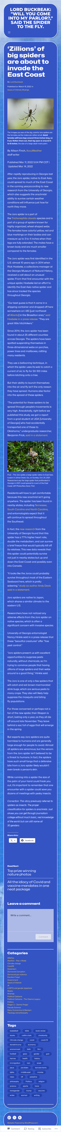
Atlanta (14, 315)
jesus (12, 1067)
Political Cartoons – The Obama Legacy (23, 999)
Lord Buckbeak (16, 82)
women (24, 1095)
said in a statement (37, 435)
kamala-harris (40, 1067)
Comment (43, 936)
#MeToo (10, 958)
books (12, 1035)
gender (36, 1054)
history (37, 1058)
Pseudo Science (14, 1007)
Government (12, 980)
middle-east (25, 1072)
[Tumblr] (20, 1117)
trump (28, 1091)
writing (37, 1095)
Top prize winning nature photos (21, 872)
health (25, 1058)
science (13, 1086)
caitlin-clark (27, 1035)
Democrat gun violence (17, 974)
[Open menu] (9, 32)
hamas (13, 1058)
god (47, 1054)
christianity (42, 1035)
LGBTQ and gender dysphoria (19, 988)
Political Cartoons (14, 996)
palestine (33, 1077)
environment (15, 1049)
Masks (10, 991)
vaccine (41, 1091)
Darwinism (11, 969)
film (39, 1049)
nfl (22, 1077)
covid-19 (44, 1040)
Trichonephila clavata (24, 218)
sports (25, 1086)
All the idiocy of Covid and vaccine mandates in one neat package (28, 885)
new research (27, 529)
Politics (10, 1002)
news (12, 1077)
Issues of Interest (14, 90)
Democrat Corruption (16, 972)
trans (37, 1086)
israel (39, 1063)
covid (32, 1040)
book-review (40, 1031)
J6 (8, 985)
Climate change (14, 963)
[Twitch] (9, 1117)
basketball (14, 1031)
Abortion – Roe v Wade (16, 961)
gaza (25, 1054)
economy (32, 1044)
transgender (15, 1091)
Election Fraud (13, 977)
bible (27, 1031)
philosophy (14, 1081)
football (13, 1054)
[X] (14, 1117)
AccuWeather (34, 150)
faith (29, 1049)
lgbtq (12, 1072)
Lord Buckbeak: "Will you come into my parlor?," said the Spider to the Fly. (30, 18)
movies (40, 1072)
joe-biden (24, 1067)
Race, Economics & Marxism (19, 1010)
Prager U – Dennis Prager (17, 1005)
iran (28, 1063)
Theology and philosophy (17, 1013)
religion (41, 1081)
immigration (15, 1063)
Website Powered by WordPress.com (22, 1123)
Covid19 (10, 966)
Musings (25, 90)
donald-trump (15, 1044)
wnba (12, 1095)
